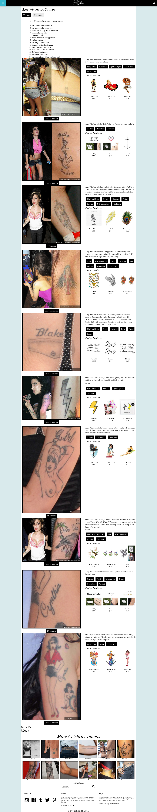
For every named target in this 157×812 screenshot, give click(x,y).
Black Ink (100, 129)
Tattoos (26, 15)
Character (102, 67)
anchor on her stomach (40, 54)
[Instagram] (26, 803)
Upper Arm (113, 437)
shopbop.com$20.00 (110, 419)
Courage (116, 199)
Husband (114, 329)
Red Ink (90, 266)
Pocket (89, 334)
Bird (109, 534)
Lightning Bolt (118, 388)
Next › (25, 730)
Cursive (90, 579)
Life (131, 261)
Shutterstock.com (75, 370)
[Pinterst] (54, 803)
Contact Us (71, 805)
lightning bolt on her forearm (42, 45)
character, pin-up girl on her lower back (46, 57)
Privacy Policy (103, 804)
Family (99, 579)
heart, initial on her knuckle (42, 25)
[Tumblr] (40, 803)
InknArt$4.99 (127, 360)
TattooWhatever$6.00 (94, 230)
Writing (102, 584)
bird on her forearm (39, 40)
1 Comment (51, 246)
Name (131, 329)
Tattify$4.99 (94, 292)
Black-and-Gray (93, 199)
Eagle (113, 261)
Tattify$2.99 (94, 155)
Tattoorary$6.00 (111, 360)
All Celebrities (78, 783)
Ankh (89, 261)
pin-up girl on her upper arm (42, 28)
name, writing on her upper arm (43, 37)
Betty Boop (91, 67)
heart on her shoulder (39, 33)
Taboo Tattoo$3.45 (110, 97)
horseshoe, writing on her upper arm (45, 30)
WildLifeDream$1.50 (94, 565)
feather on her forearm (40, 52)
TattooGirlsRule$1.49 (111, 670)
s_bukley (67, 719)
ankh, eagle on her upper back (43, 49)
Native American (103, 204)
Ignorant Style (115, 67)
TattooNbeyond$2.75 (127, 230)
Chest (105, 329)
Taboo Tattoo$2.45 (110, 463)
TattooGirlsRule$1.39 (111, 565)
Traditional (117, 204)
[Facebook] (33, 803)
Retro (102, 644)
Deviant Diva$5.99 (127, 97)
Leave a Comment (51, 119)
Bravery (106, 199)
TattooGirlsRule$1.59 (127, 292)
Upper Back (113, 266)
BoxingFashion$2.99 (127, 419)
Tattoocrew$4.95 (110, 292)
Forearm (90, 204)
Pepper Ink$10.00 (94, 360)
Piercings (38, 15)
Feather (125, 199)
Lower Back (129, 67)
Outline (90, 437)
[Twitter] (47, 803)
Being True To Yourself (95, 534)
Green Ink (122, 261)
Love (123, 329)
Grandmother (110, 579)
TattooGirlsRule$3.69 (94, 670)
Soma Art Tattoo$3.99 (127, 155)
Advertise (64, 805)
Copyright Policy (114, 804)
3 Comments (51, 516)
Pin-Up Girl (91, 71)
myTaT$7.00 (110, 230)
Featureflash (67, 370)
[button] (3, 3)
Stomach (111, 129)
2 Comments (51, 631)
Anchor (90, 129)
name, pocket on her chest (41, 47)
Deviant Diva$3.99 (94, 97)
